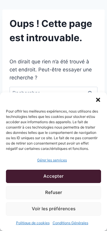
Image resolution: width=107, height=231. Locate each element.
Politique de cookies (33, 223)
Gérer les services (52, 160)
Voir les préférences (53, 208)
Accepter (53, 176)
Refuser (53, 192)
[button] (98, 100)
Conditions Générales (70, 223)
